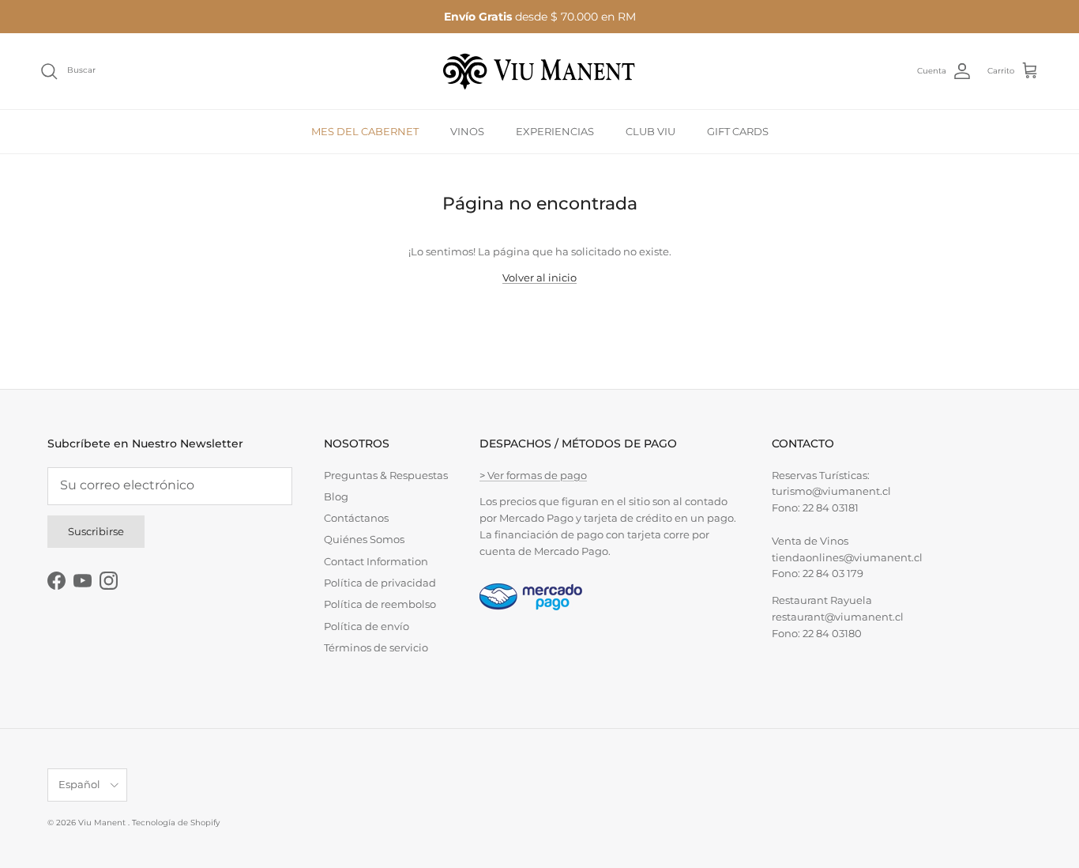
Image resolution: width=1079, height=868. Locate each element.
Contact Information (376, 561)
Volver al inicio (539, 277)
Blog (336, 496)
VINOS (467, 130)
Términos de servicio (376, 647)
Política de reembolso (380, 604)
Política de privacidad (380, 582)
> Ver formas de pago (533, 475)
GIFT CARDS (738, 130)
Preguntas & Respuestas (386, 475)
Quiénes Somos (364, 539)
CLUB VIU (650, 130)
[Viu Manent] (539, 71)
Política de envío (366, 626)
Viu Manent (103, 822)
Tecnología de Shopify (176, 822)
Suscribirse (96, 531)
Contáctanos (356, 517)
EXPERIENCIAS (555, 130)
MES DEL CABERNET (365, 130)
